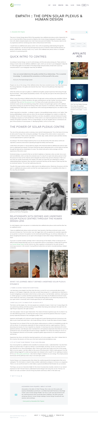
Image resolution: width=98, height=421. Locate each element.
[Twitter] (12, 375)
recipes (73, 46)
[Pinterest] (15, 375)
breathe (60, 5)
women (84, 46)
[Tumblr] (17, 375)
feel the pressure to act (28, 102)
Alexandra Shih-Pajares (18, 32)
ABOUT (36, 415)
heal (67, 5)
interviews (79, 43)
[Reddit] (21, 375)
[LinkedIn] (19, 375)
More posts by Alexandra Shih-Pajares (33, 401)
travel (78, 5)
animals (73, 43)
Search (86, 32)
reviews (78, 46)
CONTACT (43, 415)
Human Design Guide (18, 244)
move (54, 5)
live (84, 5)
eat (49, 5)
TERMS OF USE (60, 415)
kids (85, 43)
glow (72, 5)
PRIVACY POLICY (49, 416)
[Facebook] (10, 375)
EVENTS (51, 415)
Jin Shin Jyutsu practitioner (22, 354)
